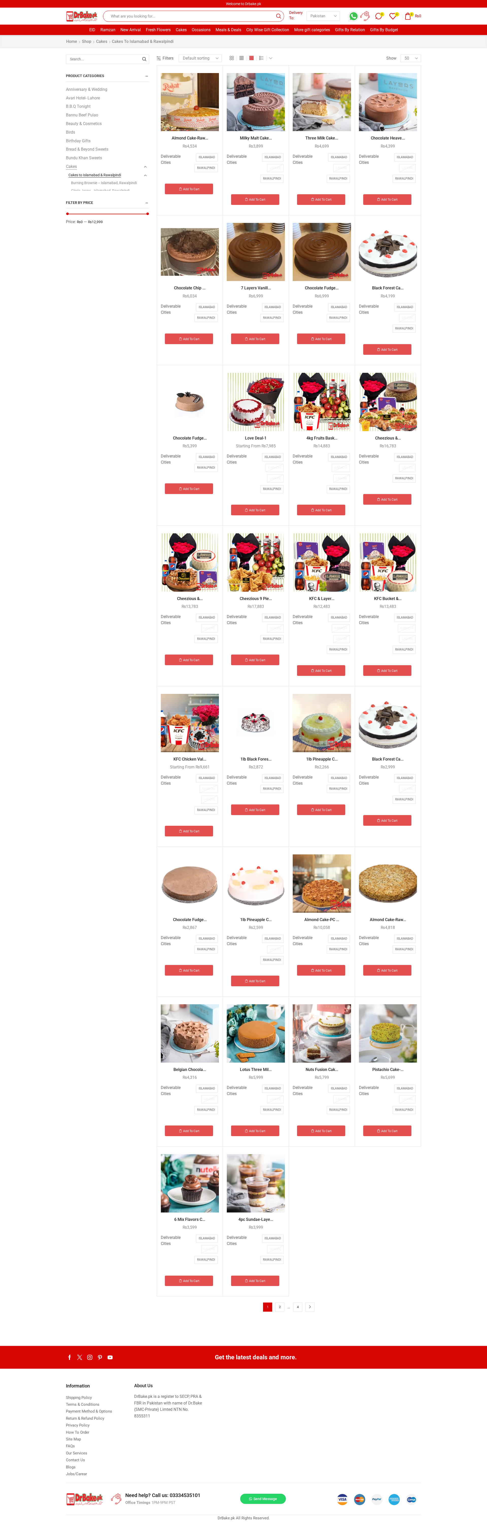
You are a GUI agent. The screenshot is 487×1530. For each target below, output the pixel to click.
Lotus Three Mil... (256, 1069)
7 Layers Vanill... (256, 288)
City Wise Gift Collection (267, 29)
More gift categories (312, 29)
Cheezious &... (388, 438)
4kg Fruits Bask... (321, 438)
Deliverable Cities (171, 159)
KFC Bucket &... (388, 598)
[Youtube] (110, 1357)
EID (92, 29)
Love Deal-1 (256, 438)
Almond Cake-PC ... (321, 919)
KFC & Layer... (321, 598)
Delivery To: (296, 15)
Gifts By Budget (384, 29)
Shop (86, 41)
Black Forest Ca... (388, 288)
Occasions (201, 29)
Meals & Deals (228, 29)
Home (71, 41)
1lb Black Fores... (255, 759)
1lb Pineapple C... (322, 759)
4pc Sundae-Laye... (255, 1219)
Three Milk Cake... (321, 138)
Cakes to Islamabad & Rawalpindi (94, 175)
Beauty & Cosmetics (84, 123)
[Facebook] (69, 1357)
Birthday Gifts (78, 140)
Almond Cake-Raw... (190, 138)
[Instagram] (89, 1357)
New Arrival (130, 29)
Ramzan (107, 29)
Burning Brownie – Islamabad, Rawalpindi (104, 183)
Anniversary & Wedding (86, 89)
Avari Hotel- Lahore (83, 98)
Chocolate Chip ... (189, 288)
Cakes (181, 29)
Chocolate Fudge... (322, 288)
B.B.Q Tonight (78, 106)
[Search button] (278, 16)
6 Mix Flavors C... (189, 1219)
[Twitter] (79, 1357)
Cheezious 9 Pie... (256, 598)
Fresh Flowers (158, 29)
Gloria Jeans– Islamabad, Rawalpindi (100, 191)
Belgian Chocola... (189, 1069)
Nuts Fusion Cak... (322, 1069)
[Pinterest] (99, 1357)
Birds (70, 132)
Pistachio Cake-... (388, 1069)
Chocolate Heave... (388, 138)
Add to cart (191, 189)
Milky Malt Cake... (256, 138)
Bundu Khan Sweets (84, 157)
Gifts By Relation (350, 29)
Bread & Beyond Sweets (87, 149)
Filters (168, 58)
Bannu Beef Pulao (82, 115)
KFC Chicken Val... (189, 759)
